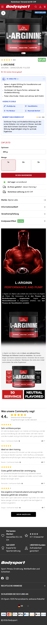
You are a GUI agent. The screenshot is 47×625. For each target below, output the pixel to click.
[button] (45, 7)
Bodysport (12, 620)
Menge (4, 157)
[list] (23, 33)
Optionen (5, 147)
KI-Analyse (12, 79)
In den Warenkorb (23, 175)
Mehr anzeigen (23, 514)
